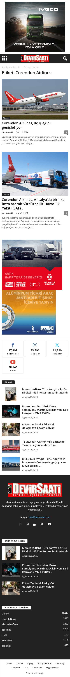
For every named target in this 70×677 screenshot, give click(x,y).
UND (4, 635)
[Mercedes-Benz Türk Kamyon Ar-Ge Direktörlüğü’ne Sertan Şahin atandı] (11, 394)
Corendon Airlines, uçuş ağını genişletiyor (26, 125)
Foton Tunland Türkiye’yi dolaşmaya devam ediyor (38, 426)
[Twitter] (42, 524)
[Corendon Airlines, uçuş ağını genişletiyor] (35, 99)
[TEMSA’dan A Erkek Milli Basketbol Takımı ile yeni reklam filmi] (11, 446)
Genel (9, 663)
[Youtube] (49, 524)
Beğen (13, 343)
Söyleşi (30, 663)
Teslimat (6, 629)
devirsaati (7, 132)
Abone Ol (13, 360)
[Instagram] (28, 524)
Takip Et (35, 343)
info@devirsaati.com (39, 517)
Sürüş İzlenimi (44, 663)
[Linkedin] (35, 524)
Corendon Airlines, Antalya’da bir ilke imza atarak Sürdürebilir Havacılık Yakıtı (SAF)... (33, 204)
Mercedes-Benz (10, 624)
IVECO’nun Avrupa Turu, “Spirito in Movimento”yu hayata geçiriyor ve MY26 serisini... (44, 462)
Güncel (6, 118)
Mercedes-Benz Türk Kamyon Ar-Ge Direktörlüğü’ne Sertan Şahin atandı (45, 390)
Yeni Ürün (7, 640)
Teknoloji (6, 646)
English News (9, 619)
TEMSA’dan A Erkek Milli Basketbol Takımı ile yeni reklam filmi (43, 443)
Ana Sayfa (6, 67)
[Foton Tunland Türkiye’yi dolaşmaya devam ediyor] (11, 429)
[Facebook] (20, 524)
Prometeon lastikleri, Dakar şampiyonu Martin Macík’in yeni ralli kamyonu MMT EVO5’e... (45, 410)
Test (26, 667)
